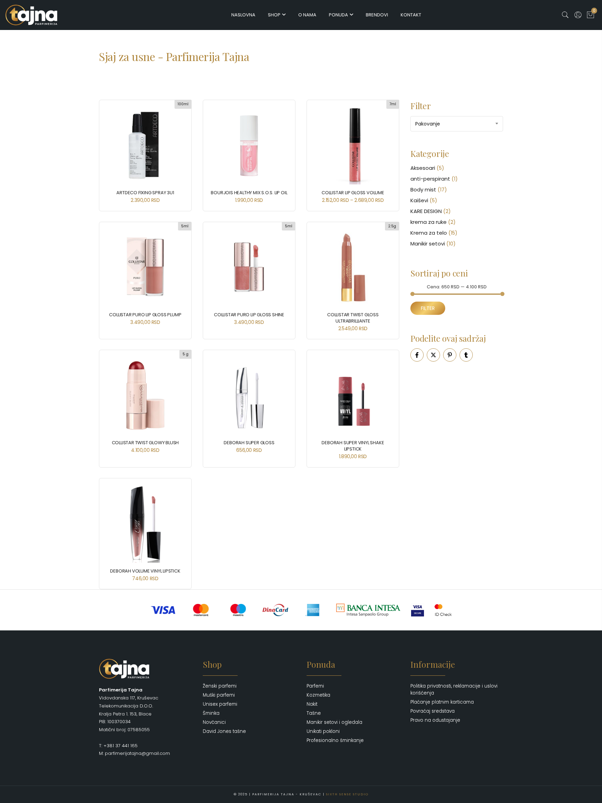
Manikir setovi (427, 243)
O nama (307, 15)
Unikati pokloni (323, 731)
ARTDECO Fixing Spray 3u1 (145, 192)
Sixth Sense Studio (347, 794)
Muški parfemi (219, 695)
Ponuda (338, 15)
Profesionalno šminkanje (335, 740)
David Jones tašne (224, 731)
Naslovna (243, 15)
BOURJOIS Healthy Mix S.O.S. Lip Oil (249, 192)
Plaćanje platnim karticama (442, 702)
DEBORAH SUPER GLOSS (249, 442)
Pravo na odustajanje (435, 720)
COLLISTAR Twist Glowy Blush (145, 442)
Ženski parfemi (220, 686)
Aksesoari (422, 168)
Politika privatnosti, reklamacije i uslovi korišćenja (453, 689)
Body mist (423, 189)
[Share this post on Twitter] (433, 355)
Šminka (211, 713)
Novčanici (214, 722)
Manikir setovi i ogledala (334, 722)
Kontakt (411, 15)
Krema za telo (428, 232)
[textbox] (456, 124)
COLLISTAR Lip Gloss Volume (353, 192)
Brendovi (377, 15)
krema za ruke (428, 222)
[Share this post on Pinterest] (449, 355)
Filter (428, 308)
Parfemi (315, 686)
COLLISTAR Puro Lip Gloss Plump (145, 314)
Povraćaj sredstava (432, 711)
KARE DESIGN (426, 211)
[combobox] (456, 123)
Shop (274, 15)
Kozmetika (318, 695)
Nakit (312, 704)
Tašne (314, 713)
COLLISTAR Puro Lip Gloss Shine (249, 314)
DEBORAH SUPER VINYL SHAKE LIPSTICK (353, 445)
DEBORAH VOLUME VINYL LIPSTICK (145, 571)
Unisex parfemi (220, 704)
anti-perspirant (430, 178)
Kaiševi (419, 200)
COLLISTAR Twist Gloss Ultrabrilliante (353, 317)
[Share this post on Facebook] (417, 355)
